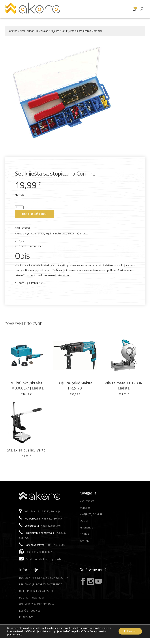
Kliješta (55, 31)
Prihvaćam (130, 631)
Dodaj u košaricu (34, 214)
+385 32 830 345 (52, 518)
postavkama (14, 634)
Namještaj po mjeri (91, 514)
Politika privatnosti (32, 597)
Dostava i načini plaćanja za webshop (43, 578)
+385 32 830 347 (42, 552)
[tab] (75, 241)
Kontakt (85, 541)
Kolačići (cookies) (30, 611)
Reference (86, 527)
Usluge (84, 521)
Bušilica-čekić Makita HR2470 (74, 385)
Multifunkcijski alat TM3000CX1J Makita (26, 385)
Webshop (85, 508)
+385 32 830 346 (51, 525)
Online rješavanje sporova (36, 604)
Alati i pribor (27, 31)
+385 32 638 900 (55, 545)
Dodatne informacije (30, 246)
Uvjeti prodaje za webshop (36, 591)
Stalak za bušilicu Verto (26, 450)
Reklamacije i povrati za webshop (40, 584)
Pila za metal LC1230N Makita (123, 385)
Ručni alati (42, 31)
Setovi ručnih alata (78, 233)
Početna (12, 31)
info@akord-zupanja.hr (48, 559)
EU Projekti (26, 617)
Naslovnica (87, 501)
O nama (84, 534)
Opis (21, 241)
